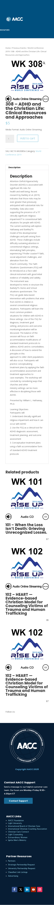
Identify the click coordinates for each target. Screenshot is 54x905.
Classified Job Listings (18, 872)
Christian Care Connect (18, 832)
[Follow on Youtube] (33, 889)
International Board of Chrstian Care (24, 826)
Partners (11, 861)
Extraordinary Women (17, 837)
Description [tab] (14, 167)
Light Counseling (15, 834)
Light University (15, 823)
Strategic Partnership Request (21, 865)
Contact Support (18, 800)
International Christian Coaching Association (27, 829)
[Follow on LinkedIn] (27, 889)
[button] (44, 63)
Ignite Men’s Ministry (17, 840)
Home (8, 48)
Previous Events (19, 48)
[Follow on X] (20, 889)
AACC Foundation (16, 820)
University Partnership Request (21, 868)
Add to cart (27, 138)
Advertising (13, 876)
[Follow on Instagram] (39, 889)
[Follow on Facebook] (14, 889)
